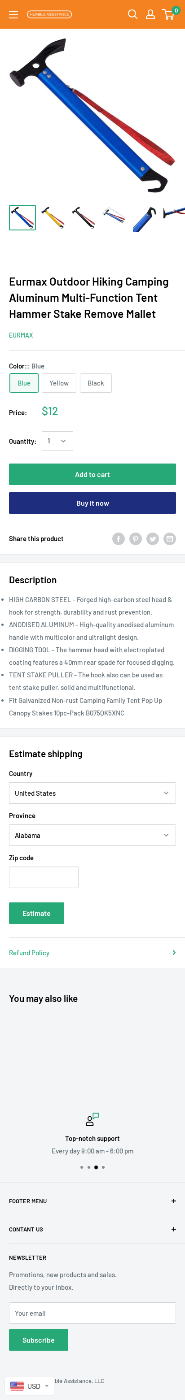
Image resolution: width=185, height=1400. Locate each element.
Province (22, 815)
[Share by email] (169, 538)
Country (20, 773)
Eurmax (21, 335)
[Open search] (133, 14)
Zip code (21, 858)
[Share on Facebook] (118, 538)
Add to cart (92, 474)
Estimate (36, 913)
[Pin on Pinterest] (135, 538)
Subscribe (38, 1339)
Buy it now (92, 502)
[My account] (150, 14)
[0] (168, 14)
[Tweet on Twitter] (152, 538)
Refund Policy (29, 953)
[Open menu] (13, 14)
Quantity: (22, 441)
